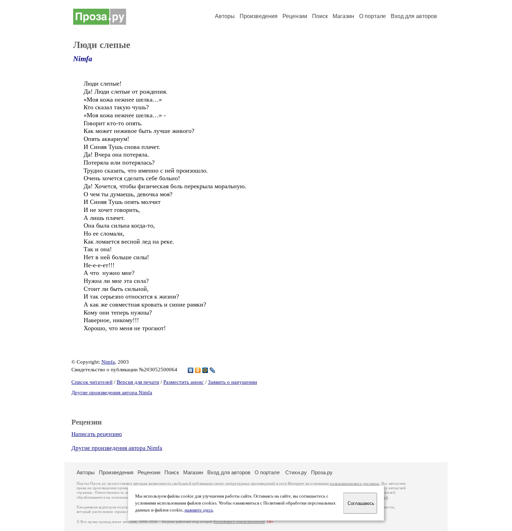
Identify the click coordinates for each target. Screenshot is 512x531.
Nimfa (82, 59)
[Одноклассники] (198, 370)
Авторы (225, 16)
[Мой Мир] (205, 370)
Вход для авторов (414, 16)
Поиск (320, 16)
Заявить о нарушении (232, 382)
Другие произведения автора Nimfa (111, 392)
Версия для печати (138, 382)
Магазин (343, 16)
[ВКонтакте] (190, 370)
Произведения (259, 16)
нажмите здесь (199, 510)
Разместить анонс (183, 382)
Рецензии (294, 16)
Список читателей (92, 382)
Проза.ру (322, 472)
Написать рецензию (96, 434)
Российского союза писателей (239, 522)
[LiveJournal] (212, 370)
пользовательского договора (354, 483)
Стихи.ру (296, 472)
